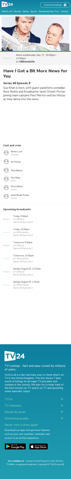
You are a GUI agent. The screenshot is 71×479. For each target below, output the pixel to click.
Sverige (29, 461)
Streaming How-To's (49, 11)
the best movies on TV (18, 388)
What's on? (7, 11)
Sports (34, 11)
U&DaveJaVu (27, 61)
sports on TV (39, 388)
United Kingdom (41, 461)
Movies (17, 11)
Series (26, 11)
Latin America (57, 461)
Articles (64, 11)
